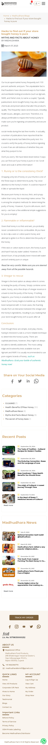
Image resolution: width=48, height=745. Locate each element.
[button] (37, 3)
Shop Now (29, 695)
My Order (29, 691)
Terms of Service (9, 722)
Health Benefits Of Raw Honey (19, 407)
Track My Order (24, 617)
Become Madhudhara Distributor (16, 733)
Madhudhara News (14, 411)
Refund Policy (8, 718)
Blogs (4, 703)
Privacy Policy (8, 726)
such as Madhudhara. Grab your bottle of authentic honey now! (21, 360)
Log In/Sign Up (31, 680)
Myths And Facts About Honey (20, 37)
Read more (8, 505)
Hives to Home (8, 691)
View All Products (9, 684)
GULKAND (10, 403)
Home (4, 680)
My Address (30, 688)
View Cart (29, 684)
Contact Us (7, 707)
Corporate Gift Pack (10, 688)
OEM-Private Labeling (11, 729)
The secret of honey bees (17, 419)
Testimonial (7, 699)
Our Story (6, 695)
